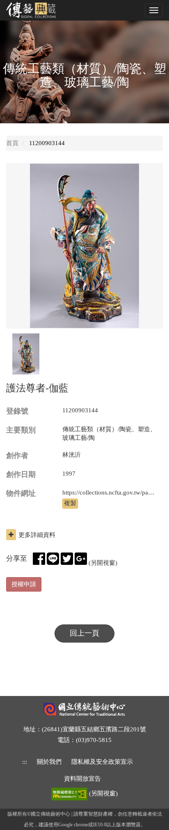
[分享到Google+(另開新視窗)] (81, 559)
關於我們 (49, 761)
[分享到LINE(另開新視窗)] (53, 559)
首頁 (12, 143)
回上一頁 (84, 633)
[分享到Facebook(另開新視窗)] (39, 559)
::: (24, 761)
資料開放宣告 (82, 778)
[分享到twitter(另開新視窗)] (67, 559)
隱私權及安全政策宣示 (102, 761)
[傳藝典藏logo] (37, 10)
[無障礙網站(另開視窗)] (70, 793)
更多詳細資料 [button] (36, 535)
